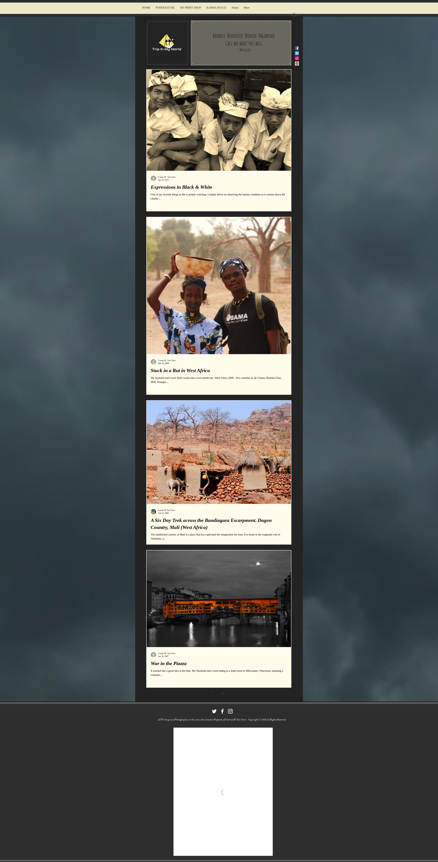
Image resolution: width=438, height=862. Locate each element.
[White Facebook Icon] (222, 711)
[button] (296, 14)
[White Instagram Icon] (230, 711)
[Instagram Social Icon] (297, 58)
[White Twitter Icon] (214, 711)
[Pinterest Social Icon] (297, 63)
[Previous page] (208, 693)
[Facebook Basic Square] (297, 48)
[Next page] (230, 693)
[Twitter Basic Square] (297, 53)
